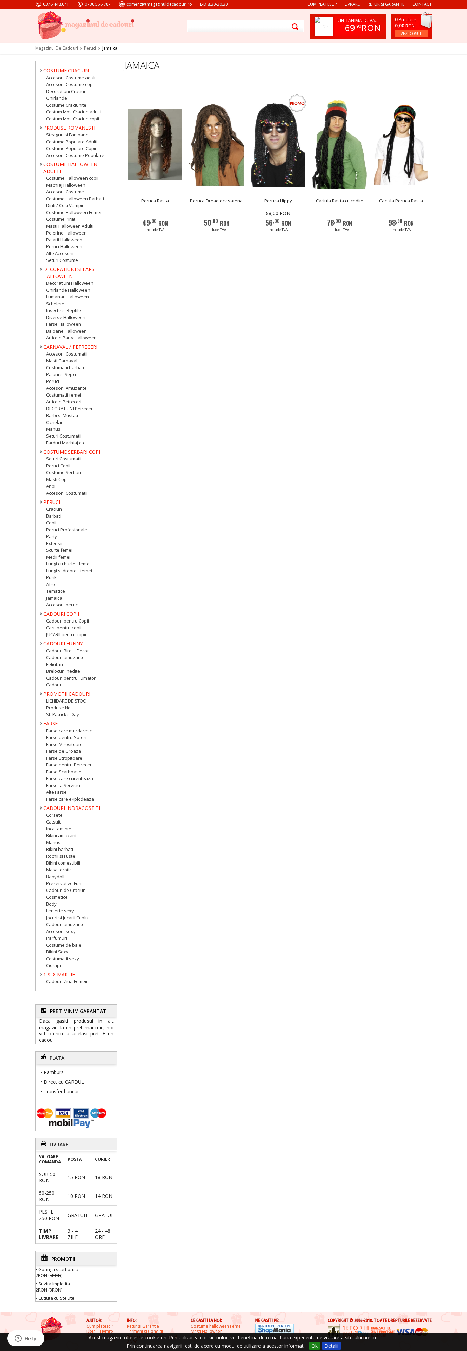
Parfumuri (56, 938)
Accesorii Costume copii (70, 84)
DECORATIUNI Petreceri (70, 408)
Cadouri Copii (61, 614)
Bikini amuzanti (62, 835)
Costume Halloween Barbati (75, 199)
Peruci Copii (58, 466)
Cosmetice (57, 897)
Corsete (54, 815)
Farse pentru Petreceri (69, 765)
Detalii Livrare (99, 1331)
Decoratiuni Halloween (69, 283)
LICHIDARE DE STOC (66, 701)
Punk (51, 577)
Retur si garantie (386, 4)
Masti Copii (57, 479)
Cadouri (54, 685)
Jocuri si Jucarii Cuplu (67, 917)
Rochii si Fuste (60, 856)
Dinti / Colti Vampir (65, 205)
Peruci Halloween (64, 246)
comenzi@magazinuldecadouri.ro (159, 4)
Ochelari (55, 422)
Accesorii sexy (61, 931)
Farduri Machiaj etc (65, 443)
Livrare (352, 4)
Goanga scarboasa (58, 1269)
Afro (50, 584)
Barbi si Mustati (62, 415)
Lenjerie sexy (60, 911)
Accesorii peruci (62, 605)
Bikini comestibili (63, 863)
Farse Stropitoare (64, 758)
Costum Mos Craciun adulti (73, 112)
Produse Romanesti (69, 127)
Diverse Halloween (65, 317)
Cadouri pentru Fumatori (71, 678)
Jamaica (54, 598)
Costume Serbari (63, 472)
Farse (50, 723)
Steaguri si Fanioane (67, 135)
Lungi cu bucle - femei (68, 564)
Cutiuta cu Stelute (56, 1298)
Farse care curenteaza (69, 778)
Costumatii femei (63, 395)
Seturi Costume (62, 260)
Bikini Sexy (57, 952)
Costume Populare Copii (71, 148)
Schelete (55, 303)
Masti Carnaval (61, 361)
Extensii (54, 543)
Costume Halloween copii (72, 178)
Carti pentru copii (63, 628)
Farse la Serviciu (63, 785)
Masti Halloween (207, 1331)
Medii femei (58, 557)
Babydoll (55, 876)
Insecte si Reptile (63, 310)
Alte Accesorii (60, 253)
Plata (57, 1058)
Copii (51, 523)
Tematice (55, 591)
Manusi (54, 429)
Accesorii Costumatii (67, 354)
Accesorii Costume (65, 192)
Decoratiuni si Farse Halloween (70, 272)
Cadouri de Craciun (66, 890)
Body (51, 904)
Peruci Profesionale (66, 529)
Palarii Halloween (64, 240)
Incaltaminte (58, 829)
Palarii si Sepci (61, 374)
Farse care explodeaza (70, 799)
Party (51, 536)
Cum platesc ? (322, 4)
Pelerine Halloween (66, 233)
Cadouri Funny (63, 643)
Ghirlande (56, 98)
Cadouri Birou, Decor (67, 650)
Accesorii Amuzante (66, 388)
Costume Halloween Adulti (70, 167)
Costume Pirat (60, 219)
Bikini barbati (59, 849)
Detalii (331, 1345)
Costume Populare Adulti (71, 141)
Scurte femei (59, 550)
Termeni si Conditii (145, 1331)
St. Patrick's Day (62, 714)
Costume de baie (63, 945)
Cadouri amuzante (65, 657)
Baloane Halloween (66, 331)
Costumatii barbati (65, 367)
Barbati (53, 516)
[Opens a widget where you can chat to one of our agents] (25, 1339)
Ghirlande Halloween (68, 290)
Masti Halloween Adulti (69, 226)
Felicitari (54, 664)
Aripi (50, 486)
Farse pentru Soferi (66, 737)
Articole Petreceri (63, 402)
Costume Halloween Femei (73, 212)
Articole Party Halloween (71, 338)
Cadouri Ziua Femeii (66, 981)
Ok (314, 1345)
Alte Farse (56, 792)
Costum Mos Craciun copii (72, 119)
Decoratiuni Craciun (66, 91)
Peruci (52, 381)
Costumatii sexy (62, 958)
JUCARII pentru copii (66, 634)
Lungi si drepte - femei (69, 570)
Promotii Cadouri (66, 694)
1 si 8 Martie (59, 974)
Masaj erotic (58, 870)
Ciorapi (53, 965)
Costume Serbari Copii (72, 452)
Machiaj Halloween (65, 185)
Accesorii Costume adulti (71, 78)
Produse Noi (59, 708)
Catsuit (53, 822)
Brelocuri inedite (63, 671)
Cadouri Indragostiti (71, 808)
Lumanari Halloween (67, 297)
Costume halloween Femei (216, 1326)
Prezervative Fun (63, 883)
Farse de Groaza (63, 751)
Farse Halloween (63, 324)
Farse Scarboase (63, 771)
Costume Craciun (66, 70)
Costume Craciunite (66, 105)
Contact (422, 4)
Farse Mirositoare (64, 744)
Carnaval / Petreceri (70, 347)
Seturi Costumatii (63, 436)
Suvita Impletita (54, 1283)
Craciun (54, 509)
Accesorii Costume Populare (75, 155)
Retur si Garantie (143, 1326)
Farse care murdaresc (69, 730)
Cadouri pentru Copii (67, 621)
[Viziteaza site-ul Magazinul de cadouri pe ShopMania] (274, 1330)
